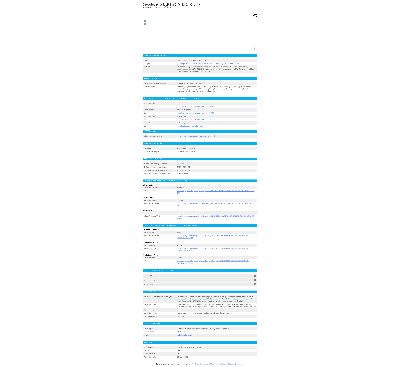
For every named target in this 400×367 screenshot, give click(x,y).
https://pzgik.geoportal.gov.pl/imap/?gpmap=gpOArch (196, 136)
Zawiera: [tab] (200, 276)
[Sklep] (255, 15)
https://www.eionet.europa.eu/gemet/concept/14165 (195, 113)
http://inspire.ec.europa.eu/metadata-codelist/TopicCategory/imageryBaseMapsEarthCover (208, 64)
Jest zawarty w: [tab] (200, 280)
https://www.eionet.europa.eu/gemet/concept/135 (194, 119)
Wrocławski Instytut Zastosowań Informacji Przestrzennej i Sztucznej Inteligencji (216, 364)
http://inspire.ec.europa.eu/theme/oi (189, 126)
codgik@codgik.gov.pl (184, 335)
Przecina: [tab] (201, 284)
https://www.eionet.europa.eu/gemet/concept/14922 (195, 106)
